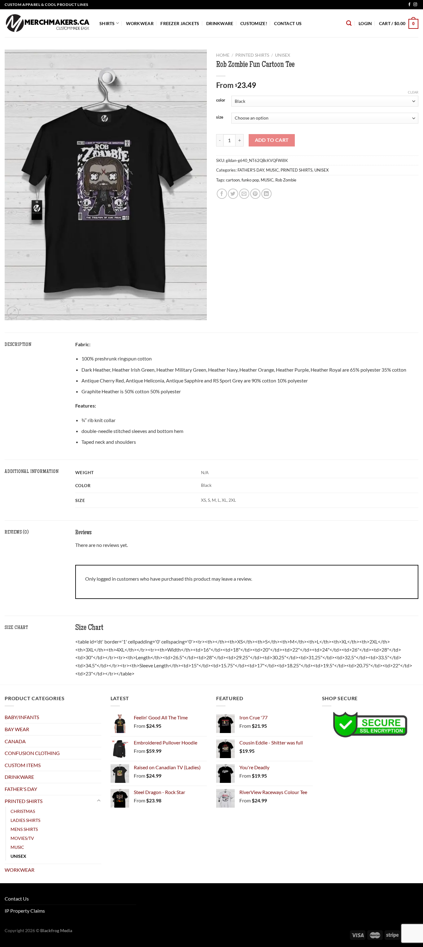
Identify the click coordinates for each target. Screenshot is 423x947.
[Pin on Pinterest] (255, 194)
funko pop (250, 179)
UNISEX (282, 55)
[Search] (348, 23)
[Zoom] (13, 313)
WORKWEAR (140, 23)
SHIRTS (107, 23)
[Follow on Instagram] (415, 4)
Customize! (253, 23)
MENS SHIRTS (24, 829)
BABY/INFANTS (22, 717)
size (219, 117)
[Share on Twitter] (233, 194)
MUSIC (272, 170)
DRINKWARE (219, 23)
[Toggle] (98, 801)
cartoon (233, 179)
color (220, 100)
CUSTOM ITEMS (23, 765)
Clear (413, 92)
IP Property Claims (25, 911)
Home (222, 55)
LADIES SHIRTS (25, 820)
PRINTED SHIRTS (252, 55)
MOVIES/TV (22, 838)
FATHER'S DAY (251, 170)
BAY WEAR (17, 729)
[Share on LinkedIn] (266, 194)
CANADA (15, 741)
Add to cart (272, 140)
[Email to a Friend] (244, 194)
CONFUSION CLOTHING (32, 753)
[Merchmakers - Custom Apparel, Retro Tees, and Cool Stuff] (47, 23)
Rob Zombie (285, 179)
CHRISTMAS (23, 811)
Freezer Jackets (179, 23)
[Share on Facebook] (222, 194)
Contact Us (288, 23)
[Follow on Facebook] (409, 4)
